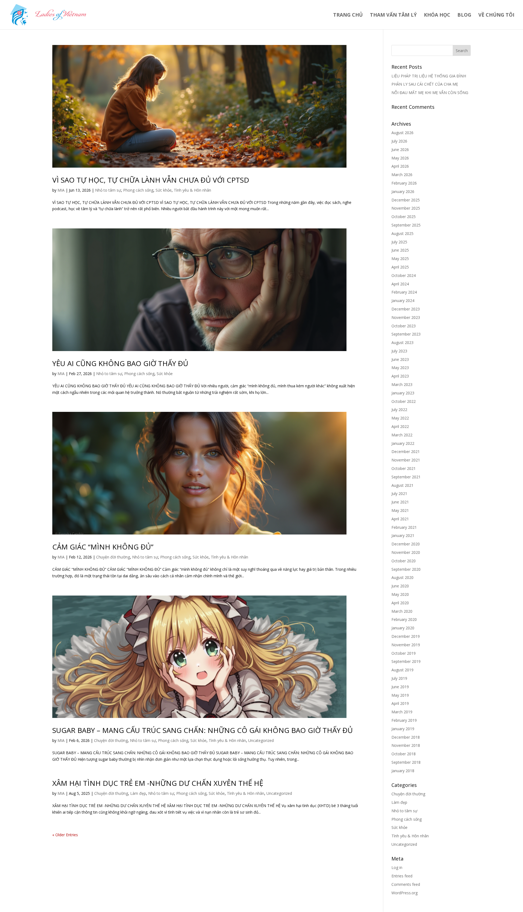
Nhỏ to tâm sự (108, 190)
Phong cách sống (138, 190)
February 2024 (404, 292)
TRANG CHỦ (348, 15)
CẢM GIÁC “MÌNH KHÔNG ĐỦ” (102, 547)
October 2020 (403, 560)
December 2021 (405, 451)
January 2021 (402, 535)
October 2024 (403, 275)
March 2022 (401, 434)
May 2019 (400, 695)
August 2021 (402, 485)
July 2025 (399, 241)
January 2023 (402, 392)
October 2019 (403, 653)
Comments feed (405, 884)
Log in (396, 867)
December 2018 (405, 737)
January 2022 (402, 443)
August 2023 (402, 342)
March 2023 (401, 384)
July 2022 (399, 409)
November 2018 (405, 745)
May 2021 (400, 510)
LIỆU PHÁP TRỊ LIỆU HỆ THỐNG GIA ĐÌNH (428, 75)
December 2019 (405, 636)
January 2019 (402, 728)
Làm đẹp (138, 793)
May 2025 (400, 258)
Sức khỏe (164, 190)
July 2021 (399, 493)
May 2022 (400, 418)
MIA (61, 190)
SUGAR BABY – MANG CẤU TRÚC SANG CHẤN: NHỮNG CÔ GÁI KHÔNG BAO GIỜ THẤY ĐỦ (202, 730)
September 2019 (406, 661)
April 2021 (400, 518)
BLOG (464, 15)
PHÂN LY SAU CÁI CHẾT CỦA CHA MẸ (424, 84)
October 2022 (403, 401)
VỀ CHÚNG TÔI (496, 15)
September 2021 (406, 476)
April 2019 (400, 703)
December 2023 (405, 309)
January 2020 (402, 627)
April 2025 (400, 267)
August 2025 (402, 233)
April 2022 (400, 426)
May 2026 (400, 158)
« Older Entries (65, 834)
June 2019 (400, 686)
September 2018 (406, 762)
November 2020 (405, 552)
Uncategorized (261, 740)
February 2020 (404, 619)
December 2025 (405, 200)
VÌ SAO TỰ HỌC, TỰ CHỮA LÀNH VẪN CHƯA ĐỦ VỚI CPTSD (150, 180)
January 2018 (402, 770)
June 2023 (400, 359)
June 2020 (400, 585)
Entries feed (401, 875)
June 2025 (400, 250)
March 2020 (401, 611)
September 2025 (406, 225)
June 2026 (400, 149)
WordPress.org (404, 892)
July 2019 (399, 678)
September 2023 (406, 334)
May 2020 (400, 594)
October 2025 (403, 216)
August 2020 (402, 577)
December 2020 (405, 543)
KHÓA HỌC (437, 15)
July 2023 (399, 351)
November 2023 (405, 317)
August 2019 (402, 669)
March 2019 (401, 711)
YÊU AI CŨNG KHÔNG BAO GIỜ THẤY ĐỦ (120, 363)
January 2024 (402, 300)
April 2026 (400, 166)
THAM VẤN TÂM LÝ (393, 15)
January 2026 (402, 191)
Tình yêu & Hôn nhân (192, 190)
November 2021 (405, 460)
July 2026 (399, 141)
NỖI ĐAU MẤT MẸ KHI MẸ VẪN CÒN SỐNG (429, 92)
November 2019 (405, 644)
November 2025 (405, 208)
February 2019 (404, 720)
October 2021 (403, 468)
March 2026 (401, 174)
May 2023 (400, 367)
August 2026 (402, 132)
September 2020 (406, 569)
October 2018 (403, 753)
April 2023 (400, 376)
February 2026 (404, 183)
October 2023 (403, 325)
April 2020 (400, 602)
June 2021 (400, 502)
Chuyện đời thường (113, 557)
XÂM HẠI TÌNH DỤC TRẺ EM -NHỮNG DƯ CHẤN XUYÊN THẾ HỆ (157, 783)
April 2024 (400, 283)
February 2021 (404, 527)
